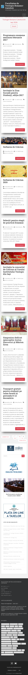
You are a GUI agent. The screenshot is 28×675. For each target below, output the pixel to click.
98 (19, 436)
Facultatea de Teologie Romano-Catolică (14, 5)
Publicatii (10, 645)
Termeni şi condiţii (12, 670)
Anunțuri (12, 626)
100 (15, 438)
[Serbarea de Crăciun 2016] (14, 171)
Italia (12, 637)
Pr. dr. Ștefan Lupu (18, 99)
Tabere (19, 650)
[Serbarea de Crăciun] (14, 140)
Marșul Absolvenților (6, 639)
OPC (20, 670)
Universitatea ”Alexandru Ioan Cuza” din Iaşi (13, 526)
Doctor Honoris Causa (12, 632)
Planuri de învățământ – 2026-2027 (9, 603)
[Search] (23, 456)
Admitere (21, 624)
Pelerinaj (22, 639)
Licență (15, 637)
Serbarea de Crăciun (13, 147)
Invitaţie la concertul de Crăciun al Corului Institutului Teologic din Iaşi (14, 270)
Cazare (20, 626)
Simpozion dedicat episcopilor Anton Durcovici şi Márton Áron (13, 341)
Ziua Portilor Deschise (18, 652)
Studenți (14, 648)
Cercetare (4, 628)
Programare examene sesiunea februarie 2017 (14, 37)
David (20, 673)
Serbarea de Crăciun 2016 (13, 181)
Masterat (13, 639)
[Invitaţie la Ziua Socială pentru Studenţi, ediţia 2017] (14, 79)
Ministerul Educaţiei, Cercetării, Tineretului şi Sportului (13, 544)
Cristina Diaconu (17, 44)
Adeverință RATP (13, 624)
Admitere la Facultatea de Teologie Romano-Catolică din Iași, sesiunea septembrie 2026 (14, 614)
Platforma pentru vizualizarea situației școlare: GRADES (14, 495)
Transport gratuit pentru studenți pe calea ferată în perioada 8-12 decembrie (12, 393)
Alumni (7, 626)
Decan (19, 630)
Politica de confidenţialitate (14, 667)
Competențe (9, 628)
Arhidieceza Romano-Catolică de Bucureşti (13, 559)
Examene (15, 635)
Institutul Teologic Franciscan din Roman (13, 540)
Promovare (4, 645)
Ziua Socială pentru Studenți (7, 654)
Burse (16, 626)
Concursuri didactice (6, 630)
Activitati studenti (5, 624)
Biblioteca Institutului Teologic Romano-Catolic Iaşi (13, 548)
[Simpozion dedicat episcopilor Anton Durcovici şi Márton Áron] (14, 325)
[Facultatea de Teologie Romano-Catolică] (2, 6)
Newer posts (6, 437)
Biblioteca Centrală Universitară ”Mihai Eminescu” (12, 552)
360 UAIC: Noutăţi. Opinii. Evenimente (12, 569)
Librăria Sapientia (7, 566)
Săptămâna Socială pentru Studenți (9, 650)
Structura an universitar (6, 648)
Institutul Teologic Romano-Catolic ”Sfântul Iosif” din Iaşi (13, 529)
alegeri (3, 626)
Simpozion (15, 645)
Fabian (17, 673)
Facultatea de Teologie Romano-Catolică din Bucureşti (13, 534)
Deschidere (4, 632)
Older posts (22, 440)
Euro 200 (3, 635)
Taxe (23, 650)
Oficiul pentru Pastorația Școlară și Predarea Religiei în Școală (11, 562)
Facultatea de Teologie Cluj (10, 537)
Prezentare (14, 641)
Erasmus (20, 632)
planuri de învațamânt (6, 641)
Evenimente (9, 635)
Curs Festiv (14, 630)
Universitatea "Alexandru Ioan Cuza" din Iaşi (15, 10)
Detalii (14, 26)
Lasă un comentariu (7, 46)
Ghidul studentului (5, 637)
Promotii (23, 643)
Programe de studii (16, 643)
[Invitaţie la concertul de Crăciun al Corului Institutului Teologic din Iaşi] (14, 258)
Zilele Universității (9, 652)
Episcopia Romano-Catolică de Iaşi (11, 556)
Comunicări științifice (18, 628)
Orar (18, 639)
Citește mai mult (20, 64)
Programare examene (6, 643)
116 (22, 438)
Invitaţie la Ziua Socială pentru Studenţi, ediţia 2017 (13, 93)
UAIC (3, 652)
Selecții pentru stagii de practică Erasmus (13, 221)
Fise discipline (21, 635)
